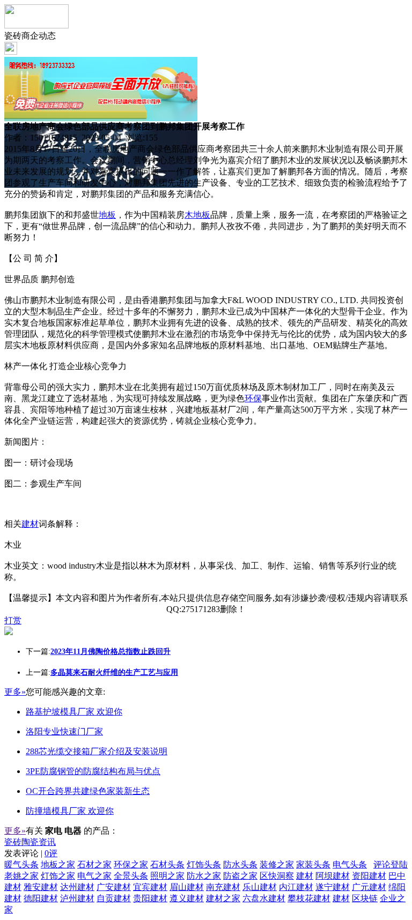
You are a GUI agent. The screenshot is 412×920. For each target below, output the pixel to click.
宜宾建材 (150, 887)
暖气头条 (21, 864)
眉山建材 (187, 887)
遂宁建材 (332, 887)
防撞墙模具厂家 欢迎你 (70, 810)
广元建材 (369, 887)
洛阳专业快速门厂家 (64, 731)
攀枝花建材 (309, 898)
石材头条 (167, 864)
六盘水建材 (263, 898)
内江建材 (296, 887)
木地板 (197, 214)
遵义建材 (187, 898)
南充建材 (223, 887)
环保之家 (131, 864)
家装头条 (313, 864)
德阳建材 (41, 898)
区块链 (365, 898)
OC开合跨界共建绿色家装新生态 (88, 791)
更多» (15, 691)
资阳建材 (369, 875)
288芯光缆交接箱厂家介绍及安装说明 (96, 751)
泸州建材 (77, 898)
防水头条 (240, 864)
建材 (30, 523)
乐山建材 (259, 887)
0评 (51, 853)
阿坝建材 (332, 875)
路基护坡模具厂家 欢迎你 (74, 711)
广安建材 (114, 887)
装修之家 (277, 864)
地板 (107, 214)
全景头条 (131, 875)
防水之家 (204, 875)
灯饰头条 (204, 864)
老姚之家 (21, 875)
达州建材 (77, 887)
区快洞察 (277, 875)
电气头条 (350, 864)
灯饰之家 (58, 875)
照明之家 (167, 875)
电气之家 (94, 875)
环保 (253, 398)
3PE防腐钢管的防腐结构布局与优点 (93, 771)
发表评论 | (30, 853)
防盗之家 (240, 875)
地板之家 (58, 864)
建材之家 (223, 898)
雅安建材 (41, 887)
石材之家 (94, 864)
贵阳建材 (150, 898)
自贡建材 (114, 898)
